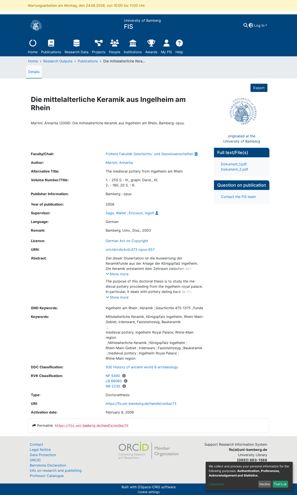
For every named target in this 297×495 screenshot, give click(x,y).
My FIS (166, 52)
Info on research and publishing (56, 470)
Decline (264, 484)
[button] (251, 25)
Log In (259, 25)
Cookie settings (149, 492)
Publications (51, 52)
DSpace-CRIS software (157, 487)
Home (33, 52)
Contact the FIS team (238, 196)
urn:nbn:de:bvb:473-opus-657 (130, 249)
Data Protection (43, 455)
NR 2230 (113, 386)
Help (179, 52)
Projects (98, 52)
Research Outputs (57, 61)
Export (259, 88)
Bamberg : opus (119, 194)
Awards (151, 52)
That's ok (280, 484)
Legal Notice (40, 449)
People (114, 52)
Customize (216, 484)
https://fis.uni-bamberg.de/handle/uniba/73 (141, 403)
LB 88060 (114, 381)
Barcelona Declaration (48, 465)
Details (34, 72)
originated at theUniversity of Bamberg (241, 138)
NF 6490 (113, 376)
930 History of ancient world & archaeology (142, 367)
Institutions (133, 52)
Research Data (76, 52)
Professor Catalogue (47, 475)
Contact (36, 444)
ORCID (35, 460)
